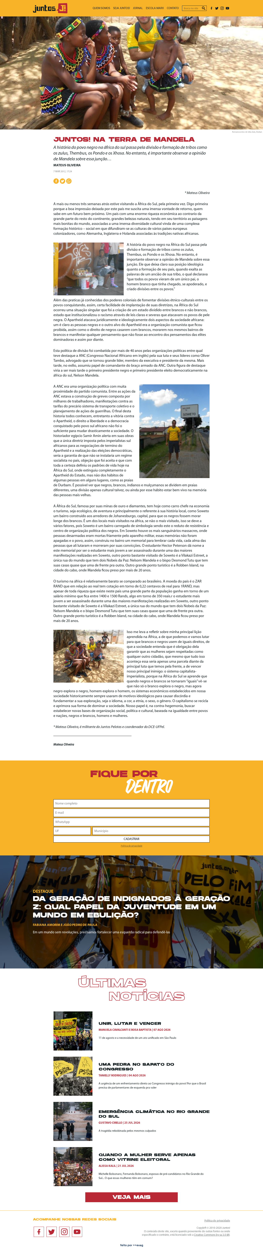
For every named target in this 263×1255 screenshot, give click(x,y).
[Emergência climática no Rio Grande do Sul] (76, 1121)
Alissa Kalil (107, 1166)
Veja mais (131, 1197)
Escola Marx (155, 8)
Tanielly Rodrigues (113, 1075)
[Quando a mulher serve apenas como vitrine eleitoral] (76, 1166)
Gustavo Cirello (110, 1122)
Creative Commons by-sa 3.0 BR (212, 1235)
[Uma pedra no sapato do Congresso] (76, 1076)
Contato (173, 8)
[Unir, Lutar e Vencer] (76, 1030)
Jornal (138, 8)
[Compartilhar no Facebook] (56, 181)
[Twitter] (216, 8)
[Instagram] (222, 8)
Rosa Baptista (141, 1030)
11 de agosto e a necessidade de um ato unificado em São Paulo (137, 1038)
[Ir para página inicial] (50, 12)
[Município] (151, 831)
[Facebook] (211, 8)
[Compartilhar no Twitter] (62, 181)
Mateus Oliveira (67, 165)
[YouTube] (227, 8)
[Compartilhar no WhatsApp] (69, 181)
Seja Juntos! (121, 8)
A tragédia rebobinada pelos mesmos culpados (127, 1131)
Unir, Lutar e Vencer (130, 1024)
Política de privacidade (131, 846)
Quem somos (101, 8)
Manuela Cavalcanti (113, 1030)
